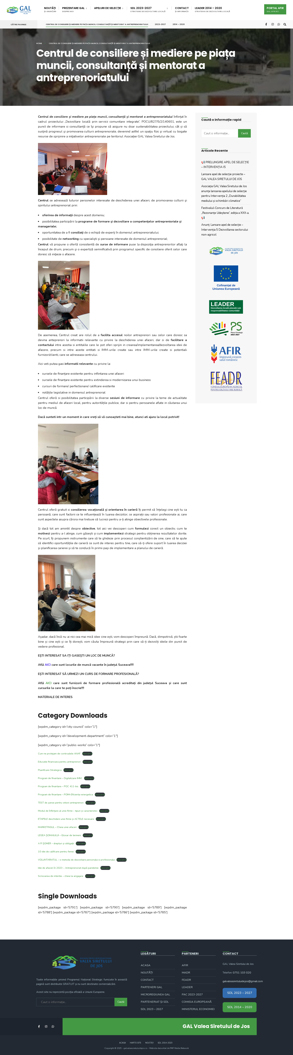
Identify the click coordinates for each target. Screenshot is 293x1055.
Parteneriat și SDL (155, 1002)
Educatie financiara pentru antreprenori (59, 761)
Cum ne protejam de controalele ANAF (59, 753)
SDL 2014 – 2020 (239, 1007)
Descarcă (87, 753)
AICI (49, 683)
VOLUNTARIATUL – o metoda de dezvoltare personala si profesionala (76, 859)
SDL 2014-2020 (165, 1043)
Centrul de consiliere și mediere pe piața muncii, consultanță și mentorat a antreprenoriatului (97, 24)
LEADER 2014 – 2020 (212, 9)
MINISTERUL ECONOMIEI (198, 1009)
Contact (182, 9)
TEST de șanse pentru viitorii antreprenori (61, 802)
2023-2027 (160, 24)
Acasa (145, 965)
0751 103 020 (242, 972)
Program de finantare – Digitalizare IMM (60, 778)
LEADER (187, 987)
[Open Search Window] (285, 24)
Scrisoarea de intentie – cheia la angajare (60, 876)
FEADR (186, 980)
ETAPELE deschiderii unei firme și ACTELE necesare (66, 819)
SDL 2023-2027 (147, 9)
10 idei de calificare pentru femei (56, 851)
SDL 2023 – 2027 (152, 1009)
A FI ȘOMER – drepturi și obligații (56, 843)
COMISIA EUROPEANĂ (197, 1002)
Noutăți (50, 9)
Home (39, 43)
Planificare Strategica (50, 770)
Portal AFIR (275, 9)
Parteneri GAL (151, 987)
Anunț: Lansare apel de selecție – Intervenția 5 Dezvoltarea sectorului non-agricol (224, 230)
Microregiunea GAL (155, 994)
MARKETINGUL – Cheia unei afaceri (57, 827)
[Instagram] (273, 24)
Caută (244, 133)
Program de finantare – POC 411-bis (58, 786)
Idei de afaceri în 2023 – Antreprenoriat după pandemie (68, 868)
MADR (186, 972)
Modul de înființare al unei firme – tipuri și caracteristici (67, 810)
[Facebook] (266, 24)
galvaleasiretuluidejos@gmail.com (243, 981)
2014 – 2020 (179, 24)
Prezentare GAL (73, 9)
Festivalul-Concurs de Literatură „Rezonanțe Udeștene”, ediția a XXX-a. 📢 (225, 213)
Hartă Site (135, 1043)
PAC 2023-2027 (192, 994)
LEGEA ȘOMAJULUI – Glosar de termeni (59, 835)
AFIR (185, 965)
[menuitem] (75, 9)
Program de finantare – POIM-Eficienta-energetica (65, 794)
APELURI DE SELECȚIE (107, 8)
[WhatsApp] (279, 24)
